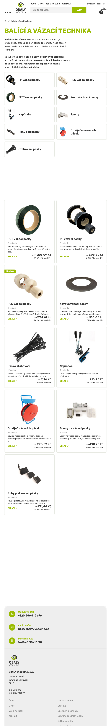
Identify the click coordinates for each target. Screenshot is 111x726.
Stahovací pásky (30, 149)
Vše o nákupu (16, 711)
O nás (12, 706)
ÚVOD (33, 4)
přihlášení (91, 4)
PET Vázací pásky (30, 97)
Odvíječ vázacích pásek (24, 428)
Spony (75, 114)
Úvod (11, 700)
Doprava (62, 706)
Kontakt (13, 716)
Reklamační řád (66, 721)
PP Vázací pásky (29, 80)
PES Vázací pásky (82, 80)
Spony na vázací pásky (75, 428)
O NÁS (41, 4)
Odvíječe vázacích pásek (83, 132)
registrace (102, 4)
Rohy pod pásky (29, 131)
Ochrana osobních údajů (70, 716)
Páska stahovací (19, 366)
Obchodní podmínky (68, 711)
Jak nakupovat (65, 700)
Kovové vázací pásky (85, 97)
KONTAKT (66, 4)
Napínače (25, 114)
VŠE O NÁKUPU (53, 4)
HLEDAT (79, 10)
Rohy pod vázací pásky (23, 493)
